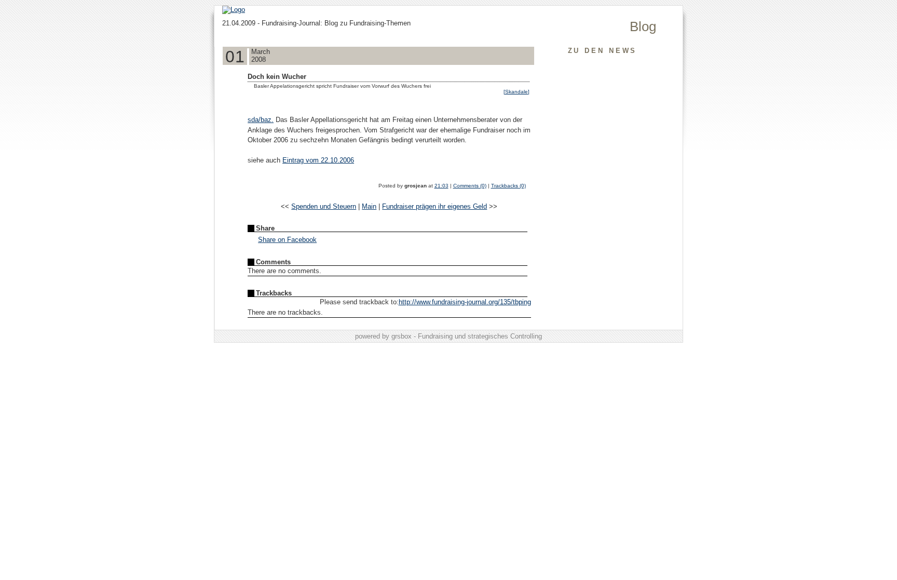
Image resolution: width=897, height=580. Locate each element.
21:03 (441, 185)
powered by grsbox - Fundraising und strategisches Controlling (448, 336)
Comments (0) (469, 185)
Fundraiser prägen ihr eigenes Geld (434, 206)
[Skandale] (516, 92)
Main (369, 206)
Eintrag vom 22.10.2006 (318, 160)
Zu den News (602, 51)
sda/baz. (261, 120)
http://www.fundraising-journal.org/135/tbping (465, 302)
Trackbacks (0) (508, 185)
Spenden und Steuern (323, 206)
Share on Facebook (287, 240)
